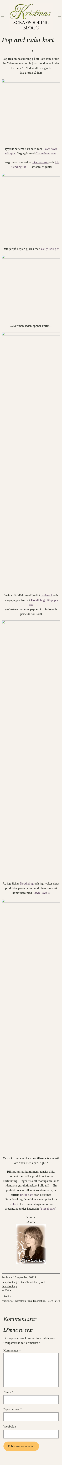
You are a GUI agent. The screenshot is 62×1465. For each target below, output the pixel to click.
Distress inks (41, 162)
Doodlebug (38, 600)
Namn (8, 1392)
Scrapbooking (9, 1282)
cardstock (47, 595)
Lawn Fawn (53, 1300)
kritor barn (26, 1194)
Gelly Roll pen (50, 248)
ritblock (13, 1204)
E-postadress (12, 1409)
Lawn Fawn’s (41, 892)
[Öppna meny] (3, 17)
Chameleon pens (45, 153)
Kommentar (12, 1350)
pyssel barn (48, 1208)
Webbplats (10, 1426)
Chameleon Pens (22, 1300)
